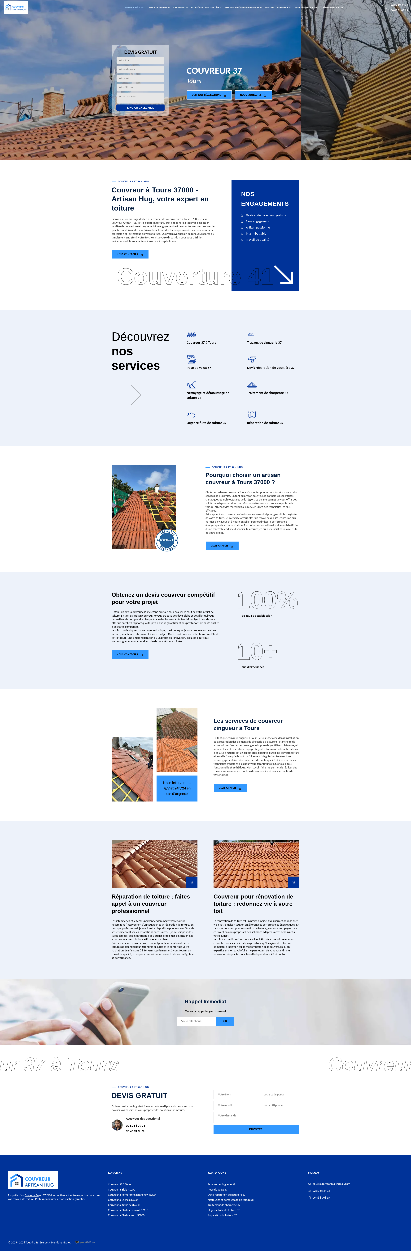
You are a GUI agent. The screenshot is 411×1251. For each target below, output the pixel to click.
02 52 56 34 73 (399, 4)
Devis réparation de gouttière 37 (206, 8)
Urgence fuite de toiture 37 (306, 8)
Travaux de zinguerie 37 (159, 8)
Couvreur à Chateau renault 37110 (128, 1210)
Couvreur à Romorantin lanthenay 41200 (132, 1194)
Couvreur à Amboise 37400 (124, 1205)
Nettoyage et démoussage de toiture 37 (243, 8)
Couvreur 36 (32, 1195)
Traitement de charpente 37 (278, 8)
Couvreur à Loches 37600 (123, 1200)
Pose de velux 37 (180, 8)
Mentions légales (61, 1242)
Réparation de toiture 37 (334, 8)
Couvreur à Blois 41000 (121, 1189)
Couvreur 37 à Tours (134, 8)
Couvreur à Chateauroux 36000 (126, 1215)
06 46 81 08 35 (399, 10)
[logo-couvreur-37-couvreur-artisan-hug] (16, 8)
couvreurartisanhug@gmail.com (331, 1184)
